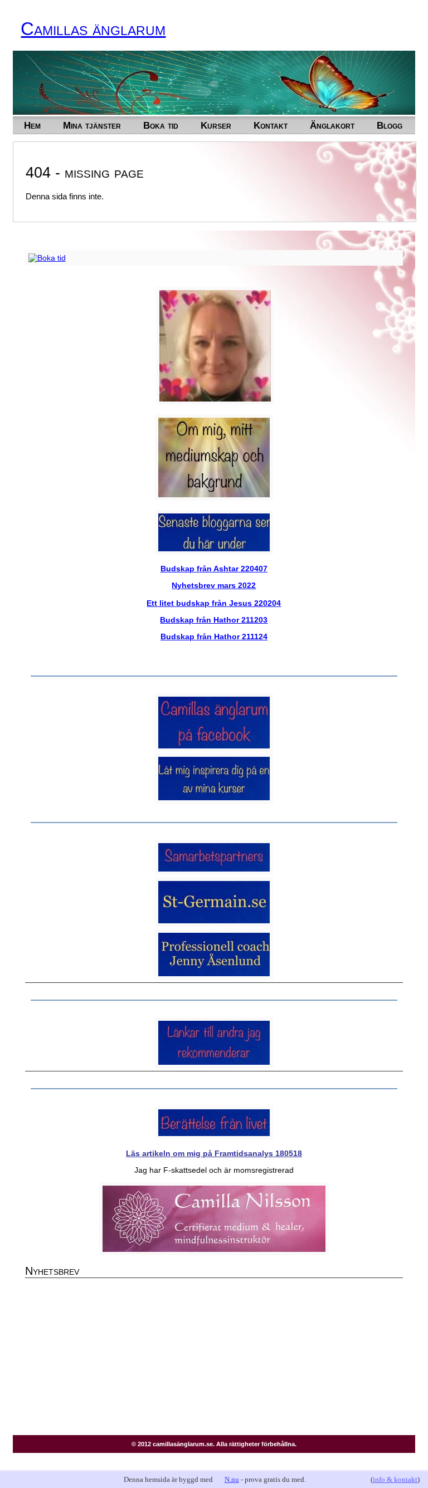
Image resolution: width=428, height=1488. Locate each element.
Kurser (216, 125)
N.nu (232, 1479)
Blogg (389, 125)
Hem (32, 125)
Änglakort (332, 125)
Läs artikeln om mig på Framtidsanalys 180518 (214, 1153)
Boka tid (160, 125)
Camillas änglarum (93, 28)
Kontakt (271, 125)
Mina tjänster (92, 125)
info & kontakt (395, 1479)
